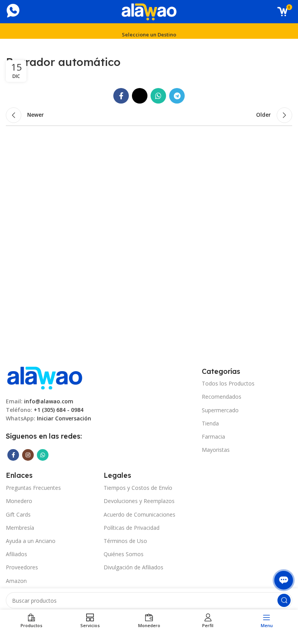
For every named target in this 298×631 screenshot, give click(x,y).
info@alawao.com (48, 401)
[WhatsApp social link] (158, 96)
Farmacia (213, 436)
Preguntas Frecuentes (33, 487)
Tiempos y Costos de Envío (138, 487)
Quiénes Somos (124, 554)
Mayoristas (216, 449)
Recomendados (221, 396)
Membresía (20, 527)
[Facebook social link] (121, 96)
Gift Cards (18, 514)
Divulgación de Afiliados (133, 567)
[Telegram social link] (177, 96)
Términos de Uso (125, 541)
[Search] (284, 600)
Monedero (19, 501)
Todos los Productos (228, 383)
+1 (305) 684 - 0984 (58, 409)
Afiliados (16, 554)
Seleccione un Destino (149, 34)
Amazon (16, 580)
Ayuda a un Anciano (30, 541)
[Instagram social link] (28, 455)
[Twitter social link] (139, 96)
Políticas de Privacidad (131, 527)
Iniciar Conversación (64, 418)
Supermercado (220, 410)
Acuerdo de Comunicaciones (139, 514)
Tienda (210, 423)
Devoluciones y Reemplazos (139, 501)
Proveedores (22, 567)
